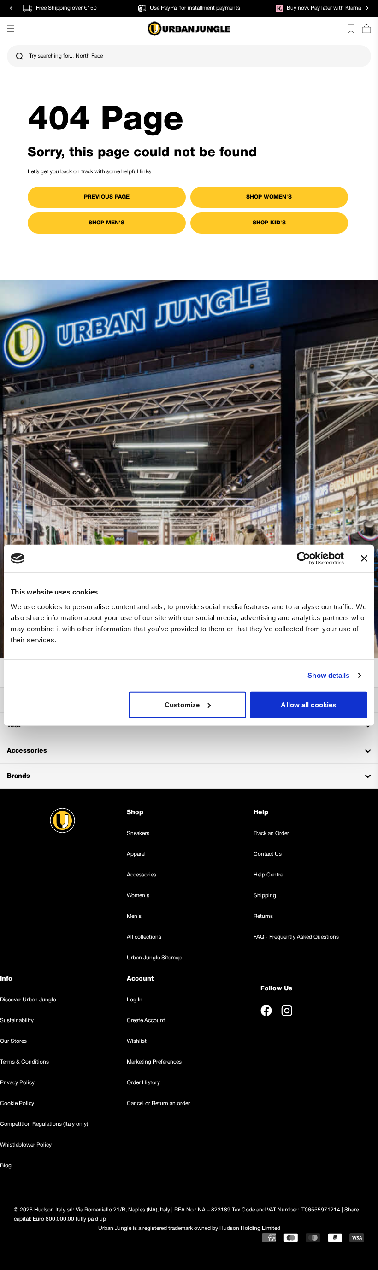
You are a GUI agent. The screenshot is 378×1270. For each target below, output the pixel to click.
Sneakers (138, 833)
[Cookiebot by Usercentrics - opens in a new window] (303, 558)
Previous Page (107, 197)
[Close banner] (364, 558)
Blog (6, 1165)
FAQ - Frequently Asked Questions (296, 937)
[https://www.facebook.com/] (266, 1010)
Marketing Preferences (154, 1061)
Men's (134, 916)
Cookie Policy (17, 1103)
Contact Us (268, 854)
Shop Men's (106, 222)
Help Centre (268, 874)
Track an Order (271, 833)
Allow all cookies (308, 704)
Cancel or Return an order (158, 1103)
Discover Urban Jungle (28, 999)
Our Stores (13, 1041)
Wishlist (137, 1041)
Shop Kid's (269, 222)
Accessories (141, 874)
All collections (144, 937)
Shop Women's (269, 197)
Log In (134, 999)
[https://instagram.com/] (286, 1010)
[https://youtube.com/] (307, 1010)
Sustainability (17, 1020)
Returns (263, 916)
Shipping (265, 895)
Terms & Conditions (24, 1061)
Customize (182, 704)
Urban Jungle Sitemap (154, 957)
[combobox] (189, 56)
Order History (143, 1082)
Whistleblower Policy (26, 1144)
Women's (138, 895)
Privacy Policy (17, 1082)
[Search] (19, 56)
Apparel (136, 854)
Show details (328, 675)
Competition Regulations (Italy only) (44, 1124)
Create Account (146, 1020)
